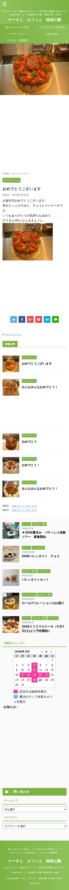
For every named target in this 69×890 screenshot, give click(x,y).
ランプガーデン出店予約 (52, 27)
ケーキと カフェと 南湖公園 (34, 19)
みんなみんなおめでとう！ (40, 387)
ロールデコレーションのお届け (43, 603)
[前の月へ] (41, 651)
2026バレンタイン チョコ (41, 556)
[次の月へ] (52, 651)
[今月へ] (46, 651)
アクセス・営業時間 (17, 40)
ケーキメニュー (17, 33)
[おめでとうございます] (47, 319)
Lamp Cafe (52, 33)
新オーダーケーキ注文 (17, 27)
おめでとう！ (31, 465)
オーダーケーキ (13, 334)
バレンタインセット (35, 579)
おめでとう (29, 441)
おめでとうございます (37, 363)
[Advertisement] (34, 133)
